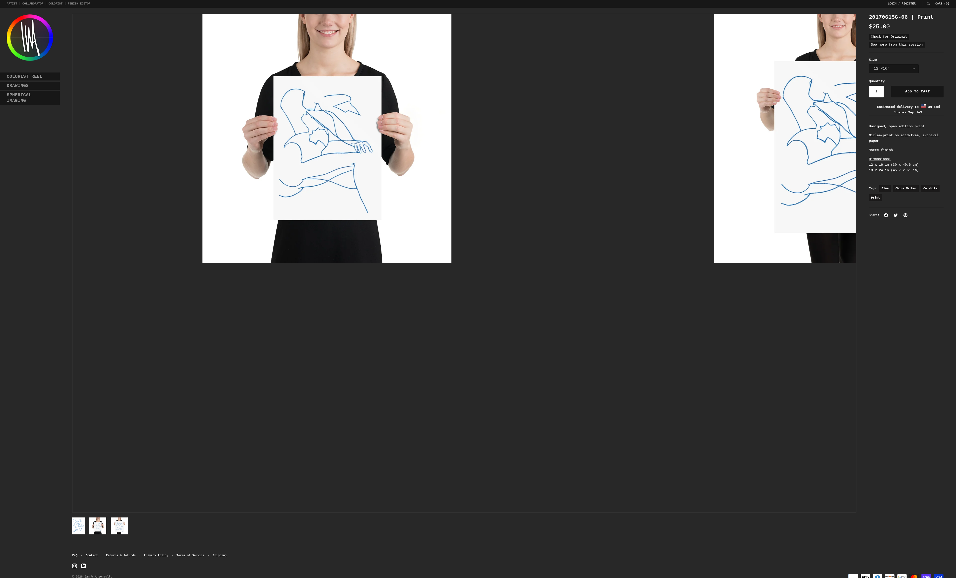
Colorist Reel (24, 76)
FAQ (74, 555)
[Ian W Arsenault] (30, 37)
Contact (92, 555)
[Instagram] (74, 566)
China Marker (906, 188)
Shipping (220, 555)
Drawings (18, 85)
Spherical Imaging (19, 98)
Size (873, 60)
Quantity (877, 81)
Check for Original (889, 37)
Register (909, 3)
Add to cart (917, 91)
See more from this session (897, 45)
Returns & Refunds (121, 555)
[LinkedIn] (83, 566)
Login (892, 3)
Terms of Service (190, 555)
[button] (82, 263)
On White (930, 188)
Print (875, 198)
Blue (885, 188)
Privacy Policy (156, 555)
